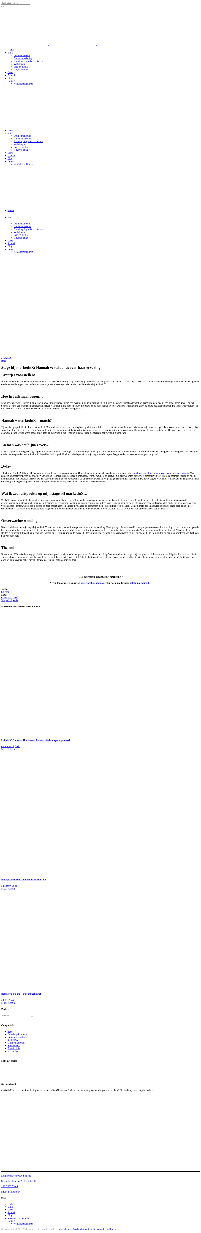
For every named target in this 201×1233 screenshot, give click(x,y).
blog (10, 1031)
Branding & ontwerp (18, 1034)
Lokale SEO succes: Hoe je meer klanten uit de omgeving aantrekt (36, 740)
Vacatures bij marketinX (19, 1218)
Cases (10, 1209)
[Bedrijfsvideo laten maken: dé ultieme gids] (75, 873)
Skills (10, 1206)
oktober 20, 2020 (9, 597)
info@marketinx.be (140, 583)
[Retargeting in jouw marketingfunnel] (95, 987)
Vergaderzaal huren (23, 1223)
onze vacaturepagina (92, 583)
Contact (11, 1221)
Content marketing (17, 1037)
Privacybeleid (64, 1229)
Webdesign (13, 1051)
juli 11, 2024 (7, 1000)
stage (3, 361)
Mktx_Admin (8, 749)
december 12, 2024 (10, 746)
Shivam (5, 592)
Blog (10, 1215)
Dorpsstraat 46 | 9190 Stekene (16, 1175)
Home (11, 1204)
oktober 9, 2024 (9, 885)
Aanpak (11, 1212)
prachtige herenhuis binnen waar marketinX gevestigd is (161, 473)
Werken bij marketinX (84, 1229)
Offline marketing (16, 1042)
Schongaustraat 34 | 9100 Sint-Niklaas (20, 1181)
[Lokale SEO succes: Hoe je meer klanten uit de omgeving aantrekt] (75, 734)
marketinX (6, 358)
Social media (14, 1045)
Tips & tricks (14, 1048)
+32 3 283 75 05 (9, 1186)
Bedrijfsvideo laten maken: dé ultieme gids (23, 879)
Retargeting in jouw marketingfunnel (21, 994)
